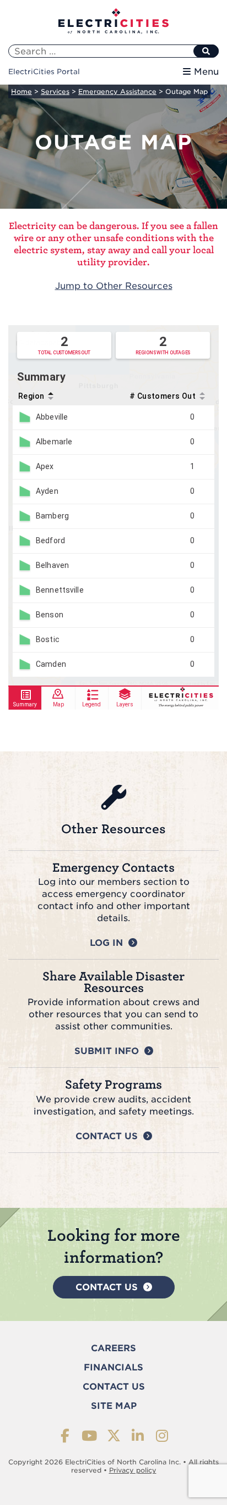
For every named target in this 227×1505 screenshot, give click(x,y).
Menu (206, 71)
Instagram (162, 1435)
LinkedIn (138, 1435)
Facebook (65, 1435)
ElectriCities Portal (44, 72)
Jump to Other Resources (113, 286)
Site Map (114, 1406)
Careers (113, 1348)
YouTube (89, 1435)
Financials (113, 1367)
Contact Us (106, 1136)
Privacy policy (132, 1470)
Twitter (114, 1435)
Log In (106, 943)
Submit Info (106, 1051)
